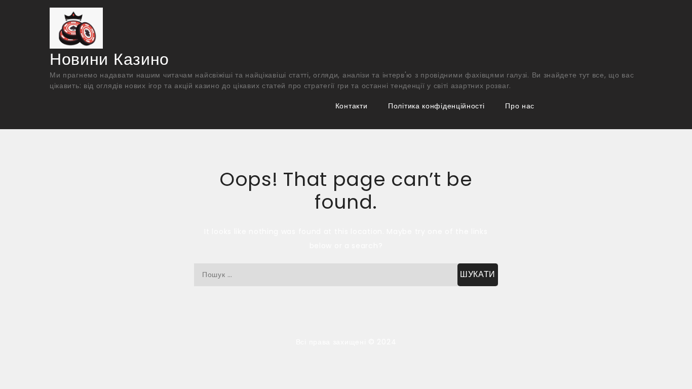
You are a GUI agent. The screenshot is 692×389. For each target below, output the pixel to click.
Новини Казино (109, 59)
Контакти (351, 106)
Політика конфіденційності (436, 106)
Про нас (519, 106)
